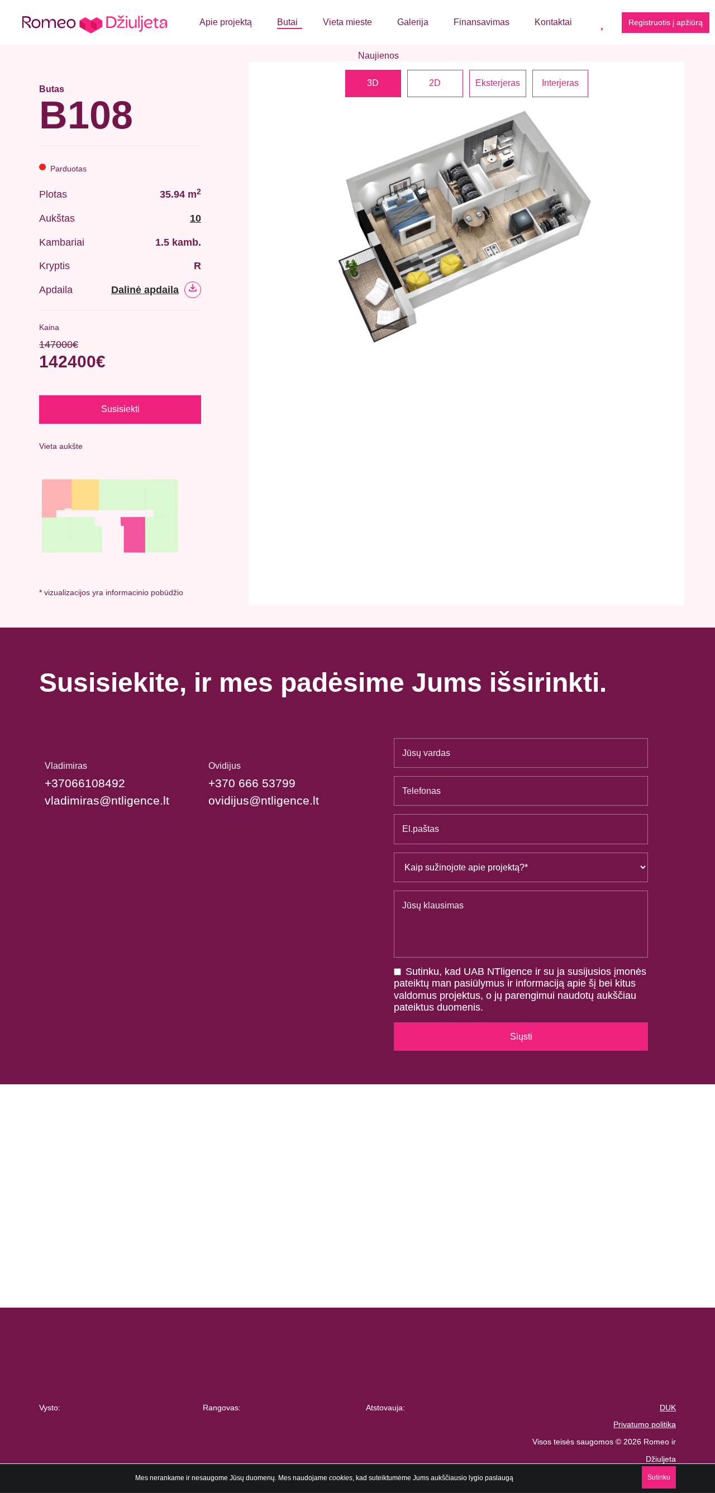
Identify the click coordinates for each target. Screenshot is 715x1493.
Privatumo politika (644, 1424)
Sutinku (658, 1477)
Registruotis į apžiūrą (665, 22)
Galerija (412, 22)
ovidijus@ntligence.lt (263, 800)
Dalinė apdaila (145, 289)
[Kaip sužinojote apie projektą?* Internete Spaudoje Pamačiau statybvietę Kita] (521, 867)
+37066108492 (85, 783)
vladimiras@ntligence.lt (107, 800)
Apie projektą (225, 22)
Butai (287, 22)
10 (195, 218)
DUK (668, 1407)
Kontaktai (553, 22)
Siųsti (521, 1036)
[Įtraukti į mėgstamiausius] (197, 104)
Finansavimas (481, 22)
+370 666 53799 (251, 783)
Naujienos (378, 55)
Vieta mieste (347, 22)
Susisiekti (120, 409)
